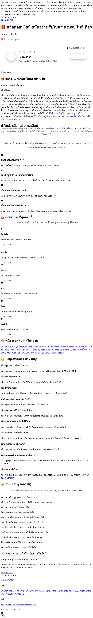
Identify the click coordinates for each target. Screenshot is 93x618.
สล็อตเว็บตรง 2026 (71, 591)
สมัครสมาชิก (22, 605)
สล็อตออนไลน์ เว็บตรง (53, 591)
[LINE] (2, 613)
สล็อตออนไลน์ (57, 113)
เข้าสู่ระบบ (32, 605)
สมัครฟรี (11, 20)
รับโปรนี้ (79, 57)
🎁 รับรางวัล (6, 39)
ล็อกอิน (4, 20)
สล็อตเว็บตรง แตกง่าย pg (33, 591)
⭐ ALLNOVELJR (8, 17)
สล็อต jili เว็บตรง (16, 591)
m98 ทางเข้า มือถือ (73, 116)
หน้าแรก (4, 591)
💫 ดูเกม (15, 39)
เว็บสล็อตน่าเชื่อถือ (16, 594)
